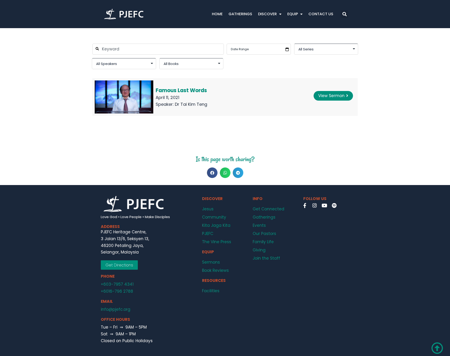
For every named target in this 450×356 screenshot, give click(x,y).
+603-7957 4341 (117, 284)
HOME (217, 14)
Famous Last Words (181, 90)
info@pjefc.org (115, 309)
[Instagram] (314, 206)
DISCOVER (267, 14)
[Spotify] (334, 206)
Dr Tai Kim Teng (191, 104)
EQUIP (292, 14)
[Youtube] (324, 206)
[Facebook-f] (305, 206)
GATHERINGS (240, 14)
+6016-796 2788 (117, 291)
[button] (344, 14)
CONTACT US (320, 14)
